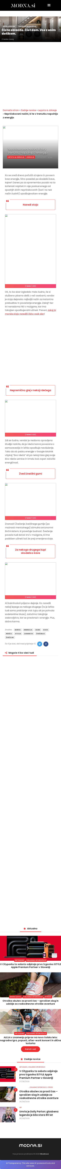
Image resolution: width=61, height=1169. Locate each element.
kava (45, 630)
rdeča (9, 634)
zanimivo (28, 634)
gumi (37, 630)
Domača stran (11, 110)
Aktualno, (23, 1067)
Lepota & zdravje (47, 110)
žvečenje (40, 634)
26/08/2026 (24, 1101)
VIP (20, 1107)
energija (28, 630)
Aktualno (19, 960)
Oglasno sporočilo (36, 960)
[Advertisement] (30, 73)
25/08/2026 (24, 1118)
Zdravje (30, 157)
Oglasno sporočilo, (38, 1087)
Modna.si (44, 1154)
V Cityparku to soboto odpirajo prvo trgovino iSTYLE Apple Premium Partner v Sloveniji (30, 966)
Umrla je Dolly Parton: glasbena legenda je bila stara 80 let (38, 1113)
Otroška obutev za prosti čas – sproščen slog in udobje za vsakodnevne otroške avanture (30, 1002)
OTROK (48, 997)
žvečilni (10, 637)
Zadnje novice (28, 110)
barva (18, 630)
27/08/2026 (24, 1081)
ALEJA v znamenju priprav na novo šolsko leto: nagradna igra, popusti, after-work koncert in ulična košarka (30, 1040)
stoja (18, 634)
